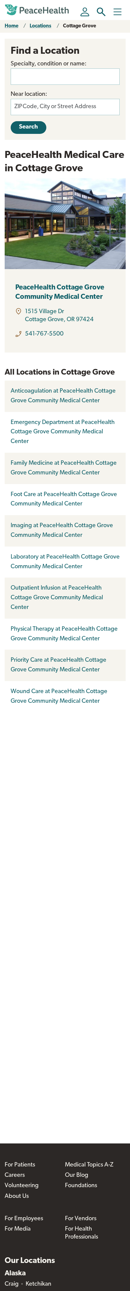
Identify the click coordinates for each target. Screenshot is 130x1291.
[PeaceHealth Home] (38, 10)
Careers (15, 1175)
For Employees (24, 1219)
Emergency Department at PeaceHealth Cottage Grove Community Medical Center (63, 432)
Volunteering (22, 1186)
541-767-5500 (44, 334)
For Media (18, 1229)
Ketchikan (38, 1284)
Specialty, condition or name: (48, 64)
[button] (101, 12)
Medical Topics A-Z (89, 1165)
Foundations (81, 1186)
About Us (17, 1197)
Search (28, 127)
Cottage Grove (79, 26)
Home (11, 26)
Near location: (29, 94)
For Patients (20, 1165)
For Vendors (80, 1219)
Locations (40, 26)
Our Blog (76, 1175)
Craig (12, 1284)
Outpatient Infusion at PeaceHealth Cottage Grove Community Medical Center (57, 598)
